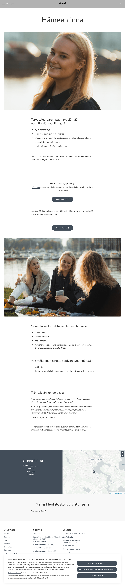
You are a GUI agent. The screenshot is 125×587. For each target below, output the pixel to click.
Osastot (7, 537)
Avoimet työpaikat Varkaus (43, 548)
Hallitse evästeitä (11, 554)
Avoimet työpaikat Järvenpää (44, 551)
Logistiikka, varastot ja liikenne (74, 534)
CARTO (122, 493)
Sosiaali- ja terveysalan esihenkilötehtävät (71, 541)
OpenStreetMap (114, 493)
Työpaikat (8, 547)
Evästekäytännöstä (14, 572)
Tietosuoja (8, 550)
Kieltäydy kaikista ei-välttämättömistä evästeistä (96, 569)
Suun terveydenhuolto (71, 549)
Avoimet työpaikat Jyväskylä (44, 544)
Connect (36, 187)
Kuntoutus (66, 552)
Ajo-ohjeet (31, 471)
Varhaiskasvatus (68, 546)
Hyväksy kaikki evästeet (96, 563)
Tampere (36, 534)
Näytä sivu (31, 474)
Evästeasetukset (97, 576)
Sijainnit (7, 540)
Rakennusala (67, 537)
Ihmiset (7, 543)
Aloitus (6, 534)
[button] (121, 4)
